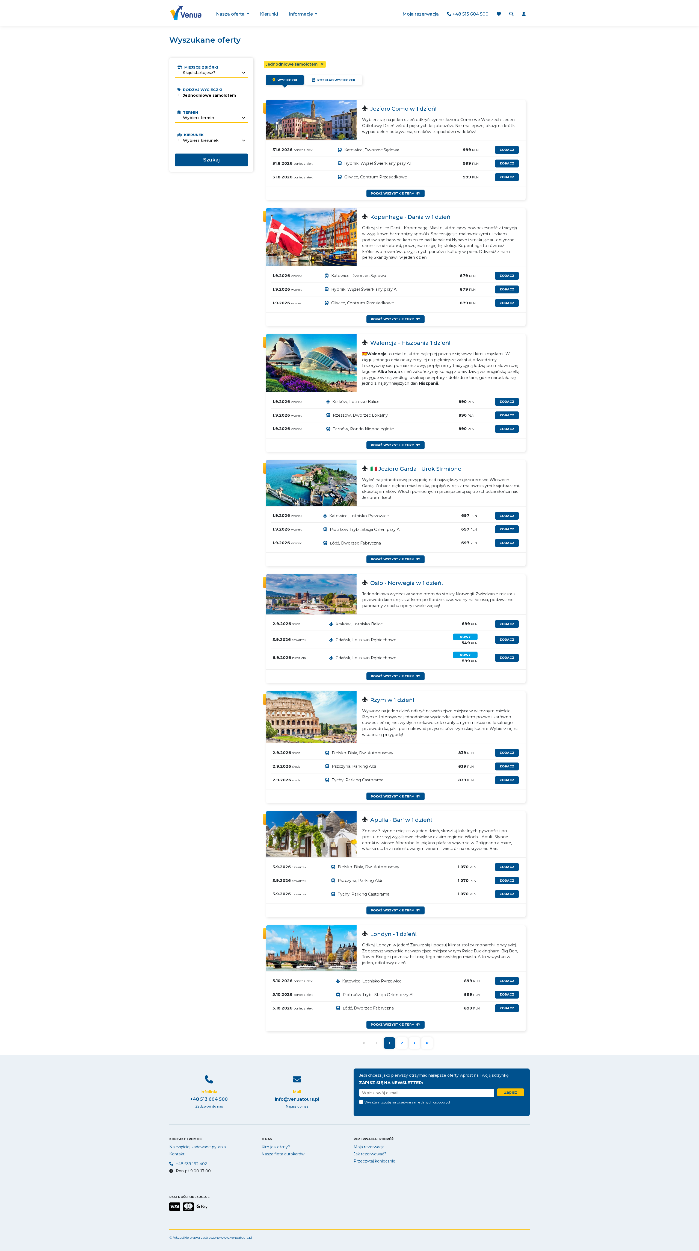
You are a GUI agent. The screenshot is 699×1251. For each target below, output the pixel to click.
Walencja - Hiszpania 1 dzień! (410, 343)
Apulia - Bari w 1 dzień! (401, 820)
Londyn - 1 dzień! (393, 934)
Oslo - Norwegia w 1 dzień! (406, 583)
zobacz (506, 150)
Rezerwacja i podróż (373, 1139)
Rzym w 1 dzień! (392, 700)
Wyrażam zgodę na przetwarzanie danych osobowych (408, 1102)
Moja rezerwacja (420, 14)
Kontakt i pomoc (185, 1139)
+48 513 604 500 (469, 14)
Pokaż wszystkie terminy (395, 193)
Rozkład (335, 80)
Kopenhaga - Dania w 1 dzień (410, 217)
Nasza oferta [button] (231, 14)
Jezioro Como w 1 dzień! (403, 108)
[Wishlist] (499, 14)
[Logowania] (524, 14)
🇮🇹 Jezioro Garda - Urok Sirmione (415, 469)
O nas (267, 1139)
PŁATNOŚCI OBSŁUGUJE (189, 1197)
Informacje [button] (301, 14)
